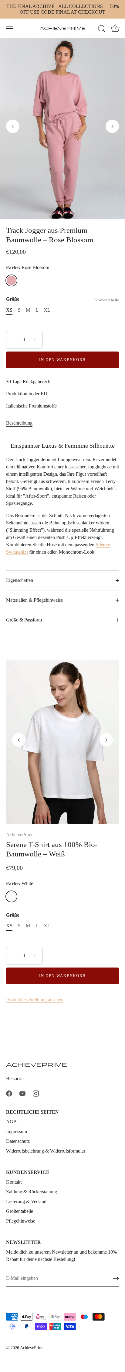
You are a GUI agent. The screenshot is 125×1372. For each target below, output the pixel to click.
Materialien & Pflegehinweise (34, 600)
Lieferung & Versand (26, 1201)
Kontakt (14, 1182)
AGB (11, 1121)
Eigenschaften (19, 580)
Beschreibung (19, 422)
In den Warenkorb (62, 359)
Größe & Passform (24, 619)
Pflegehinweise (20, 1220)
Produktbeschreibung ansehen (34, 999)
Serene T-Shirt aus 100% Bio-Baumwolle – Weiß (51, 849)
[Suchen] (101, 29)
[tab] (22, 423)
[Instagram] (36, 1093)
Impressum (16, 1131)
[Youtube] (22, 1093)
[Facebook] (9, 1093)
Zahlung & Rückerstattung (31, 1191)
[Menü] (9, 28)
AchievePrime (19, 834)
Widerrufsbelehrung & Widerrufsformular (45, 1150)
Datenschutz (18, 1141)
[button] (12, 126)
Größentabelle (106, 300)
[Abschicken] (116, 1279)
